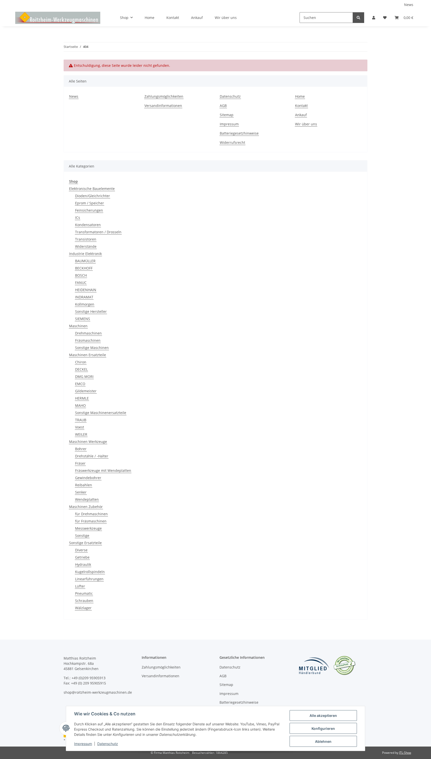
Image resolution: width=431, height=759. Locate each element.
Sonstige (82, 535)
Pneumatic (84, 593)
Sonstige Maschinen (92, 347)
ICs (77, 217)
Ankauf (197, 17)
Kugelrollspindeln (90, 571)
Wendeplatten (87, 499)
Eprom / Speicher (89, 203)
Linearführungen (89, 579)
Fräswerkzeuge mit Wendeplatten (103, 470)
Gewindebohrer (88, 477)
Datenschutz (107, 744)
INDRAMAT (84, 297)
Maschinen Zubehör (86, 506)
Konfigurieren (323, 728)
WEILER (81, 434)
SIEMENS (82, 318)
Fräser (80, 463)
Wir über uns (226, 17)
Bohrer (81, 448)
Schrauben (84, 600)
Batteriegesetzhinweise (239, 133)
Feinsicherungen (89, 210)
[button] (373, 17)
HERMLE (82, 398)
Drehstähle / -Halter (91, 456)
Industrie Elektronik (85, 253)
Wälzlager (83, 607)
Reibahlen (83, 485)
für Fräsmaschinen (91, 521)
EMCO (80, 383)
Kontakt (172, 17)
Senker (81, 492)
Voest (79, 427)
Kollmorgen (84, 304)
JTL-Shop (405, 753)
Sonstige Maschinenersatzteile (100, 412)
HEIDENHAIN (85, 289)
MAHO (80, 405)
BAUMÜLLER (85, 260)
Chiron (80, 362)
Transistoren (85, 239)
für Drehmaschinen (91, 513)
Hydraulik (83, 564)
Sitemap (226, 114)
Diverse (81, 550)
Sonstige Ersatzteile (85, 542)
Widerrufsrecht (232, 142)
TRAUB (80, 420)
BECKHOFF (84, 268)
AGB (223, 105)
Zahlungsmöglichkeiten (163, 96)
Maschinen (78, 326)
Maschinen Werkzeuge (88, 441)
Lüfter (80, 586)
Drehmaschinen (88, 333)
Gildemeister (86, 391)
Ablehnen (323, 741)
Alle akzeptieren (323, 715)
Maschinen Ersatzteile (87, 354)
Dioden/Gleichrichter (92, 195)
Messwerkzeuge (88, 528)
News (408, 4)
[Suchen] (358, 17)
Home (149, 17)
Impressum (83, 744)
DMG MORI (84, 376)
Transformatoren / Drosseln (98, 232)
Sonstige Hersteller (91, 311)
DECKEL (81, 369)
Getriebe (82, 557)
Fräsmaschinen (88, 340)
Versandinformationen (163, 105)
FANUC (81, 282)
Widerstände (86, 246)
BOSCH (81, 275)
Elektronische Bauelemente (92, 188)
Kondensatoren (88, 224)
